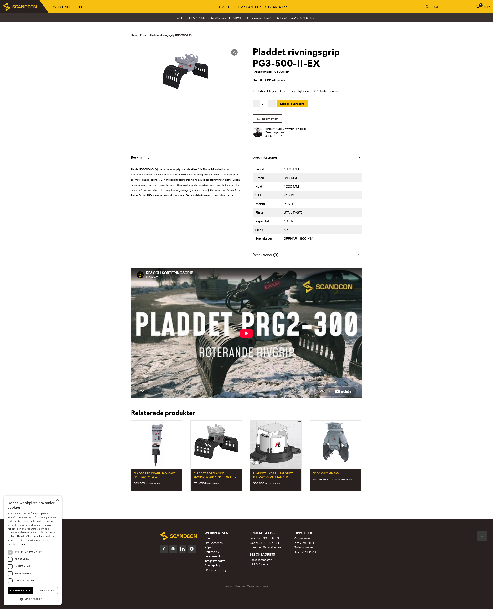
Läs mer (22, 543)
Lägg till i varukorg (292, 103)
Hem (220, 7)
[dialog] (33, 550)
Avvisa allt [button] (46, 590)
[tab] (307, 157)
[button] (33, 599)
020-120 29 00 (69, 7)
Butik (231, 7)
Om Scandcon (250, 7)
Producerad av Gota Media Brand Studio (246, 586)
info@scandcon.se (270, 547)
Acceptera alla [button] (20, 590)
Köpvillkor (211, 547)
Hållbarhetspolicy (215, 570)
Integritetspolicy (215, 561)
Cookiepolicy (212, 565)
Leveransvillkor (214, 556)
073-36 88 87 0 (268, 538)
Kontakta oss (276, 7)
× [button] (57, 500)
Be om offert (269, 118)
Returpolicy (212, 552)
